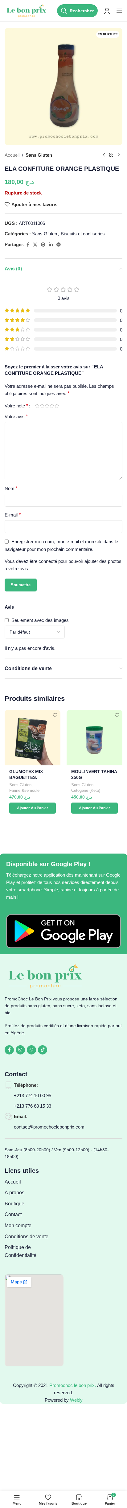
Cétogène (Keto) (85, 790)
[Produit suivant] (118, 155)
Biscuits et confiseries (83, 233)
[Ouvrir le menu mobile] (119, 11)
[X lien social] (35, 245)
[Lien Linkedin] (51, 245)
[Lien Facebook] (28, 245)
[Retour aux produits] (111, 155)
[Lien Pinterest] (43, 245)
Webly (76, 1400)
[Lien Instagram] (20, 1049)
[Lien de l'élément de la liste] (34, 1182)
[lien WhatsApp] (31, 1049)
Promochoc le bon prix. (72, 1385)
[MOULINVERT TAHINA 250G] (94, 737)
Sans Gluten (39, 155)
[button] (32, 808)
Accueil (12, 155)
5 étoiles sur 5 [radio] (56, 405)
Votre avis (16, 416)
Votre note (16, 405)
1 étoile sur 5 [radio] (37, 405)
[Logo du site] (27, 10)
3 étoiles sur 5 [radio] (46, 405)
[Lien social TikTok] (42, 1049)
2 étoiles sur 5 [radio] (41, 405)
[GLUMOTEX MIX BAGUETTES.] (32, 737)
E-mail (13, 514)
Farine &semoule (24, 790)
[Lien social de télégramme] (59, 245)
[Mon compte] (107, 11)
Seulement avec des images (40, 620)
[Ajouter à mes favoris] (55, 715)
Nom (11, 488)
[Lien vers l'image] (63, 930)
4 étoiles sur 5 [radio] (51, 405)
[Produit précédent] (104, 155)
